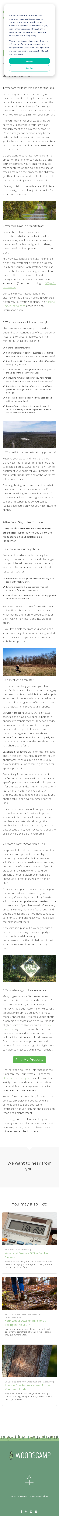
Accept (29, 61)
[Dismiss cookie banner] (49, 10)
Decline (29, 68)
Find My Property (29, 1059)
